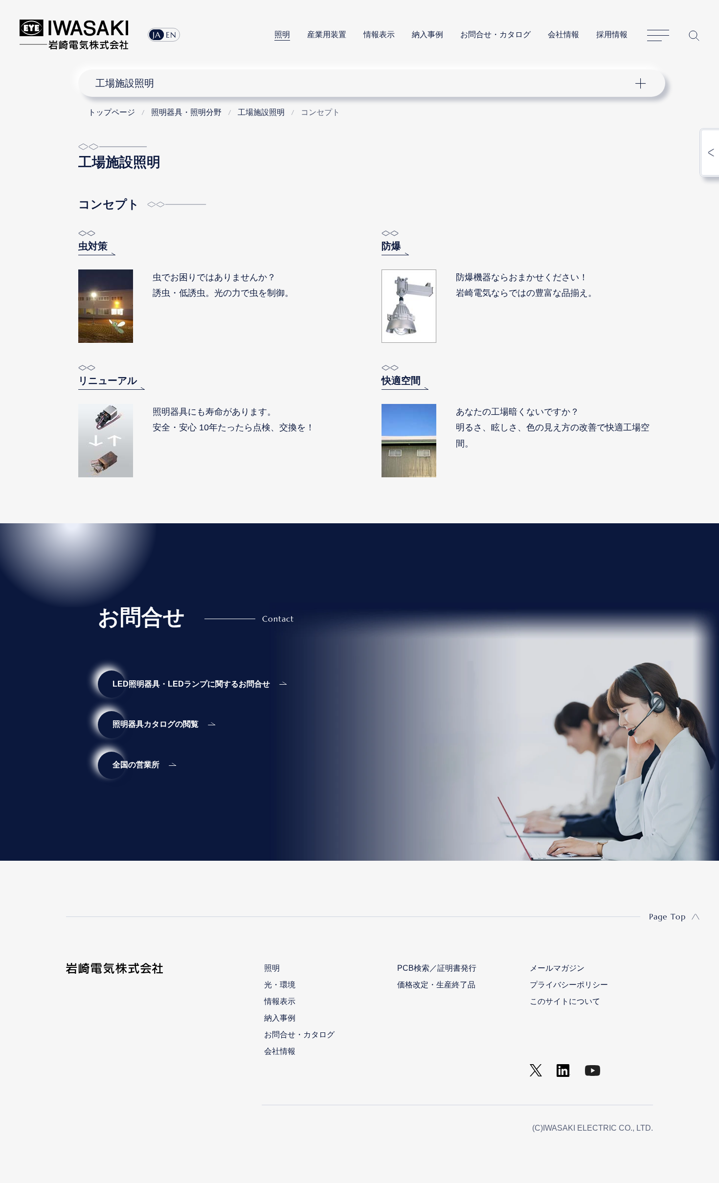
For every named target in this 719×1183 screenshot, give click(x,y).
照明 (282, 34)
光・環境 (279, 985)
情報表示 (379, 34)
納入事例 (427, 34)
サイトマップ (658, 35)
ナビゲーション (366, 83)
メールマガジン (557, 968)
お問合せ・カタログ (495, 34)
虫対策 (93, 246)
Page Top (667, 916)
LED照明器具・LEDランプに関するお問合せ (191, 684)
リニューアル (107, 380)
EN (171, 35)
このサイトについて (565, 1001)
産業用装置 (326, 34)
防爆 (391, 246)
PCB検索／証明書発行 (436, 968)
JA (157, 35)
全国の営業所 (135, 764)
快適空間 (401, 380)
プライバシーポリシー (569, 985)
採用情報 (612, 34)
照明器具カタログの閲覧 (155, 724)
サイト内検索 (694, 35)
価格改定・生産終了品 (436, 985)
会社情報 (563, 34)
